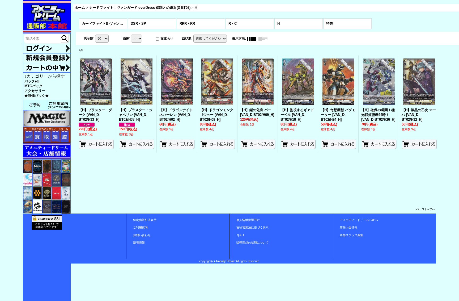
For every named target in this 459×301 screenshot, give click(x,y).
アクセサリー (34, 91)
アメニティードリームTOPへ (359, 219)
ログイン (46, 48)
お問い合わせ (142, 235)
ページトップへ (425, 209)
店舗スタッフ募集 (351, 235)
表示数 (89, 38)
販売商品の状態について (252, 242)
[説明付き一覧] (264, 38)
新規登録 (46, 57)
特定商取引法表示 (144, 219)
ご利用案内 (140, 227)
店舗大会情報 (348, 227)
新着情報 (139, 242)
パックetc (32, 81)
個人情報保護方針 (248, 219)
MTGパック (33, 86)
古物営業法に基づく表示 (252, 227)
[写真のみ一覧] (252, 38)
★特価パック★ (36, 96)
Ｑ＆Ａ (240, 235)
